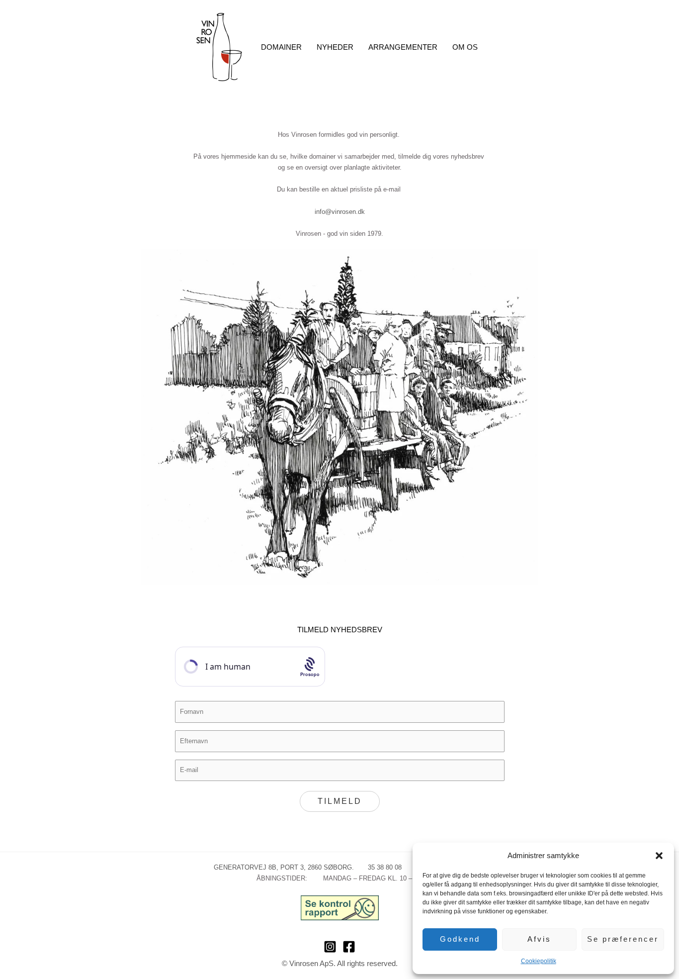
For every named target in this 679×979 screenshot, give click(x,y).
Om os (465, 47)
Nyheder (335, 47)
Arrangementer (402, 47)
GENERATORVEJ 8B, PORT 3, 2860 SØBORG (283, 867)
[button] (659, 856)
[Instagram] (330, 946)
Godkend (460, 939)
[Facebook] (348, 946)
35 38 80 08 (379, 867)
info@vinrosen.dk (340, 211)
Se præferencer (623, 939)
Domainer (281, 47)
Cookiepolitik (538, 961)
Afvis (539, 939)
